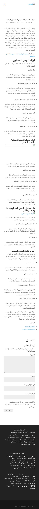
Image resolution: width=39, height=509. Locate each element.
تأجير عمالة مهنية (25, 444)
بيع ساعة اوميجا (23, 442)
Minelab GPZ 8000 (22, 478)
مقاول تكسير (27, 483)
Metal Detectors (13, 437)
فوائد (13, 22)
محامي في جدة (21, 458)
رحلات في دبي (20, 456)
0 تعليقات (8, 22)
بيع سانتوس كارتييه (23, 460)
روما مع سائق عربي (24, 439)
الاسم (33, 376)
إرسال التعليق (8, 411)
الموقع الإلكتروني (30, 393)
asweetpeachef (30, 327)
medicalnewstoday (29, 329)
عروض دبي (25, 435)
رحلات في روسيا (25, 465)
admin (28, 22)
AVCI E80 (27, 481)
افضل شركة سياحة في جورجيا (22, 468)
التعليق (32, 355)
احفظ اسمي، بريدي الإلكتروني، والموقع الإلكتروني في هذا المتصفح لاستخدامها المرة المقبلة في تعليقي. (20, 404)
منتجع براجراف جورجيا (22, 486)
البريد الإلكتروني (29, 385)
